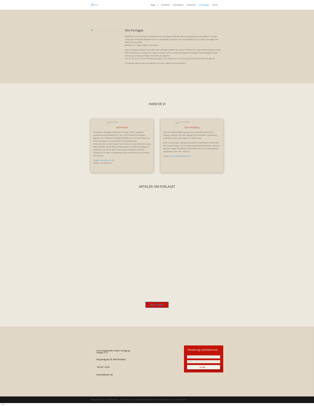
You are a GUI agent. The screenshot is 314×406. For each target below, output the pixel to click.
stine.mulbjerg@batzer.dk (180, 156)
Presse (215, 5)
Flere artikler (157, 304)
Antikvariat (191, 5)
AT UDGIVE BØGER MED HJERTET (108, 209)
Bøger (153, 5)
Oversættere (178, 5)
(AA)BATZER (105, 242)
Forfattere (165, 5)
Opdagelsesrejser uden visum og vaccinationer (115, 238)
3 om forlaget (113, 213)
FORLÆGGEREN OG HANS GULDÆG (109, 267)
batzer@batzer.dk (106, 160)
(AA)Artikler (105, 213)
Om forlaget (204, 5)
